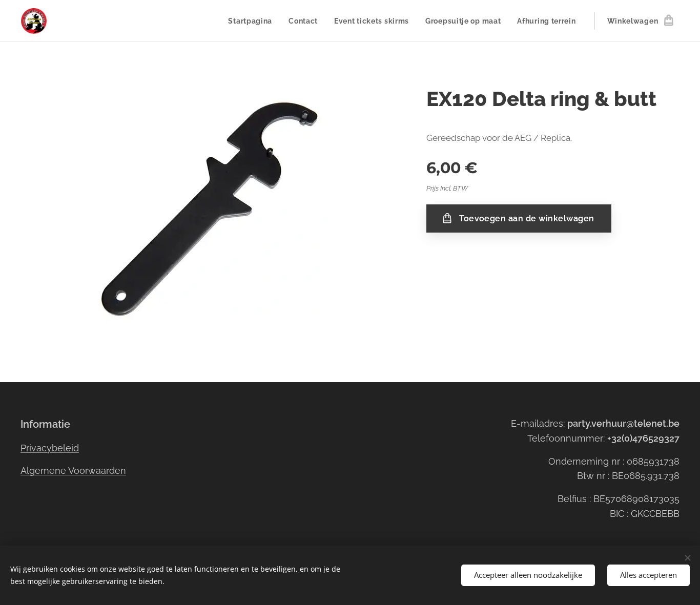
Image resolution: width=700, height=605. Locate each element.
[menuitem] (252, 21)
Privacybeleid (49, 448)
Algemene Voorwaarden (73, 470)
